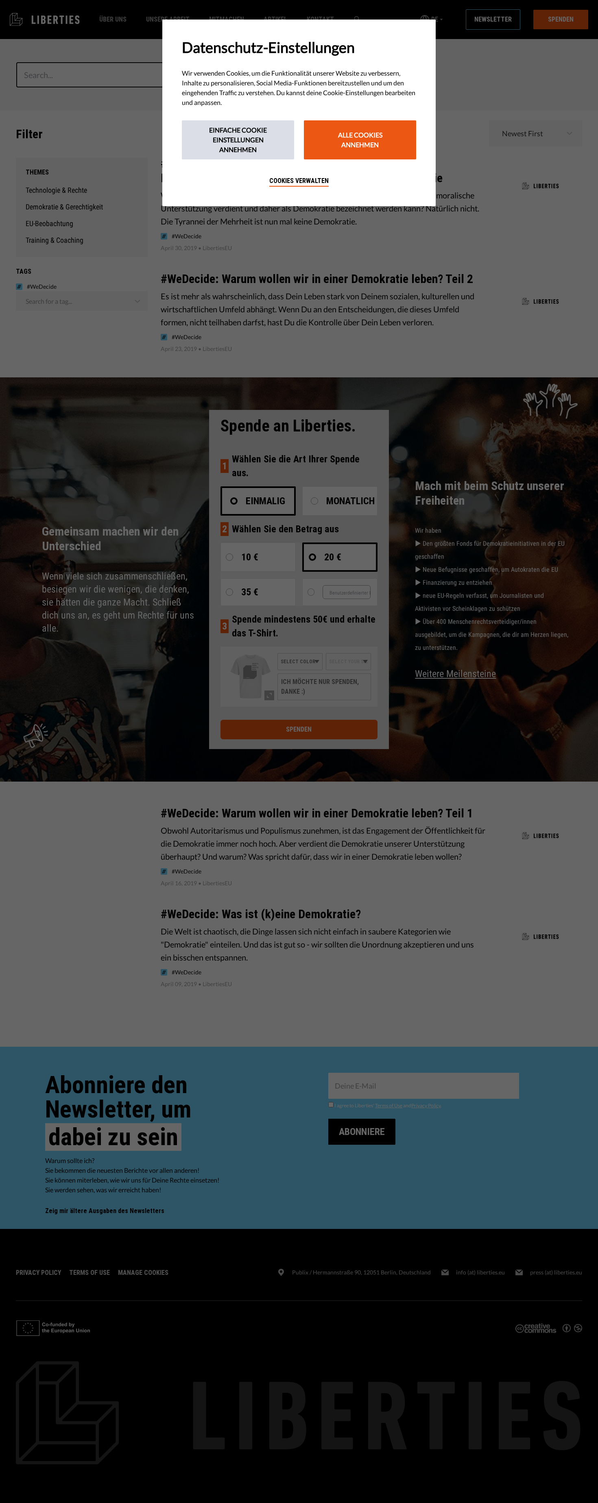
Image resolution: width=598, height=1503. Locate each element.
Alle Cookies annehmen (360, 139)
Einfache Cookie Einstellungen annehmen (238, 139)
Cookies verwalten (299, 181)
